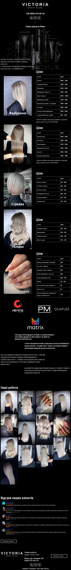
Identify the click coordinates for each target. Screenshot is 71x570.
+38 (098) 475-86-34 (35, 13)
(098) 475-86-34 (31, 561)
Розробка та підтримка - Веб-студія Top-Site (35, 568)
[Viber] (35, 18)
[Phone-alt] (31, 18)
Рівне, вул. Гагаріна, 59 (33, 558)
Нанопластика (41, 137)
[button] (35, 22)
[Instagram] (39, 18)
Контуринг (40, 107)
